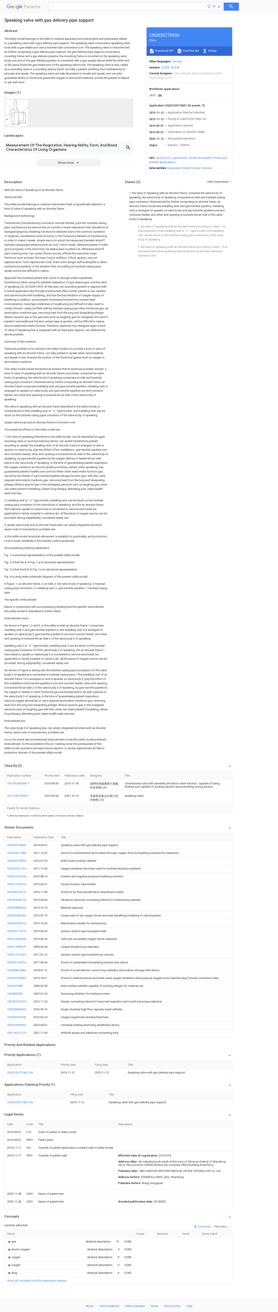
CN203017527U (16, 931)
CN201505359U (16, 939)
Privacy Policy (172, 1306)
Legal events (179, 157)
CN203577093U (16, 845)
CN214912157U (16, 1032)
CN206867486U (16, 970)
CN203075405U (16, 860)
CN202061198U (16, 853)
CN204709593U (16, 978)
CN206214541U (16, 962)
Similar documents (200, 157)
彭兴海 (175, 67)
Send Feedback (109, 1306)
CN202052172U (16, 868)
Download (204, 1226)
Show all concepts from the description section (37, 1280)
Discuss (207, 168)
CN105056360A (17, 783)
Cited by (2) (163, 157)
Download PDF (164, 50)
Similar (212, 50)
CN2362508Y (15, 985)
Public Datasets (135, 1306)
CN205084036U (16, 1009)
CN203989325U (16, 907)
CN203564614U (16, 899)
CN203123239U (16, 876)
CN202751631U (16, 884)
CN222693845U (16, 1025)
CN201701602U (16, 954)
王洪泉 (165, 67)
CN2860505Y (15, 993)
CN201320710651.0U (20, 1072)
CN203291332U (16, 1001)
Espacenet (174, 168)
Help (189, 1306)
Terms (154, 1306)
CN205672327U (16, 892)
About (90, 1306)
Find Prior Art (190, 50)
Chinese (177, 61)
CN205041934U (16, 1017)
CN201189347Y (16, 946)
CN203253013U (16, 923)
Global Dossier (191, 168)
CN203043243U (16, 915)
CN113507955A (17, 795)
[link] (11, 1241)
